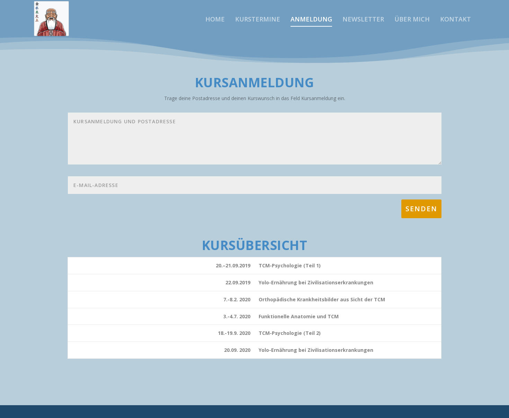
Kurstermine (257, 19)
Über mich (412, 19)
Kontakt (455, 19)
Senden (421, 208)
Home (215, 19)
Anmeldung (311, 19)
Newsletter (363, 19)
